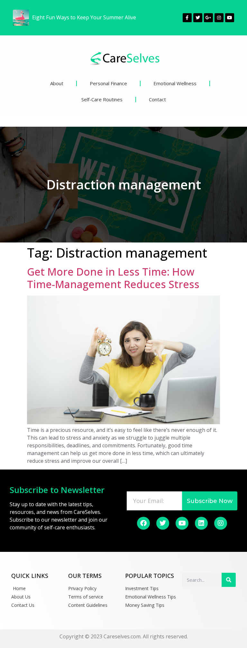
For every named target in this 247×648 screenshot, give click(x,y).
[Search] (229, 580)
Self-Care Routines (102, 99)
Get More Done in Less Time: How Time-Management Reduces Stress (113, 278)
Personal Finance (108, 83)
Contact (157, 99)
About (56, 83)
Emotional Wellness (175, 83)
